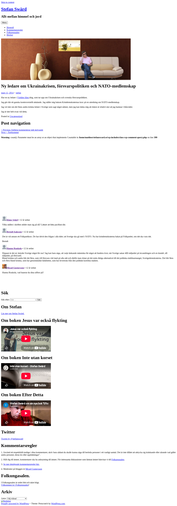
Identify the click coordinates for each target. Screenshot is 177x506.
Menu (4, 23)
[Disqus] (88, 175)
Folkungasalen (13, 32)
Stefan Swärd (14, 9)
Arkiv (3, 498)
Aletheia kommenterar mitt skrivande (22, 130)
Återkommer (10, 132)
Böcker (10, 35)
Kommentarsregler (15, 30)
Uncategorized (16, 116)
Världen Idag (23, 97)
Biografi (10, 27)
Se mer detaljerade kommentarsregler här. (21, 464)
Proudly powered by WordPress (15, 503)
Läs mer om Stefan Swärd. (12, 313)
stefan (18, 93)
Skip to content (7, 2)
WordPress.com (58, 503)
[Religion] (6, 501)
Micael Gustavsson (33, 469)
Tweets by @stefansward (12, 439)
